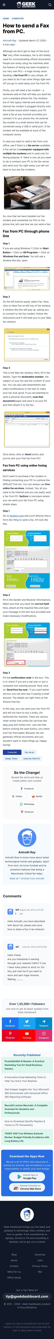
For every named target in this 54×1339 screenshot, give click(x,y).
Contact (14, 1266)
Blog (14, 1254)
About (14, 1260)
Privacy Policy (40, 1266)
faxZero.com (17, 515)
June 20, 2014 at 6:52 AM (34, 947)
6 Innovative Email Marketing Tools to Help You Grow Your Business (25, 1079)
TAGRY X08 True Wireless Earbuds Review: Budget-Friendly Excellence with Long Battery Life (27, 1137)
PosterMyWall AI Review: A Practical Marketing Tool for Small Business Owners (24, 1065)
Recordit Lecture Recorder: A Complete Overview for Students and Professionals (26, 1109)
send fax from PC (31, 758)
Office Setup (14, 1277)
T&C (40, 1271)
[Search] (50, 5)
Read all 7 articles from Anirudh (27, 878)
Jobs (40, 1260)
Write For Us (14, 1271)
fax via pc (29, 752)
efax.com (8, 724)
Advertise (40, 1254)
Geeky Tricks (11, 758)
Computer (17, 18)
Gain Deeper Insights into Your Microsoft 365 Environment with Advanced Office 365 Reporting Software (27, 1093)
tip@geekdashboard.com (27, 1296)
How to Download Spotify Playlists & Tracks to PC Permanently (25, 1123)
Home (6, 18)
